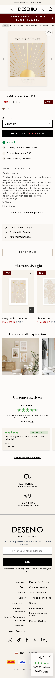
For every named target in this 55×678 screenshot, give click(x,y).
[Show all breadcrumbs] (5, 28)
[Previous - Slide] (3, 62)
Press (23, 590)
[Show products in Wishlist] (43, 9)
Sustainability (19, 606)
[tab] (9, 93)
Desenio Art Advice (39, 585)
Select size (8, 121)
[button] (42, 664)
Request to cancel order (38, 617)
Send (27, 565)
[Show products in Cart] (50, 9)
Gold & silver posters (23, 28)
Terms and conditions (40, 601)
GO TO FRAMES (27, 255)
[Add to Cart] (31, 313)
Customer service (38, 590)
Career (22, 601)
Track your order (37, 595)
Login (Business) (17, 634)
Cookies (33, 606)
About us (21, 585)
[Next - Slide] (51, 62)
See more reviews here (27, 460)
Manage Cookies (37, 624)
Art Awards (20, 629)
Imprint (22, 595)
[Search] (11, 9)
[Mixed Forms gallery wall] (20, 359)
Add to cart (27, 136)
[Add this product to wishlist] (49, 35)
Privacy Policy (24, 572)
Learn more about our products (27, 215)
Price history (8, 209)
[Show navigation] (4, 9)
